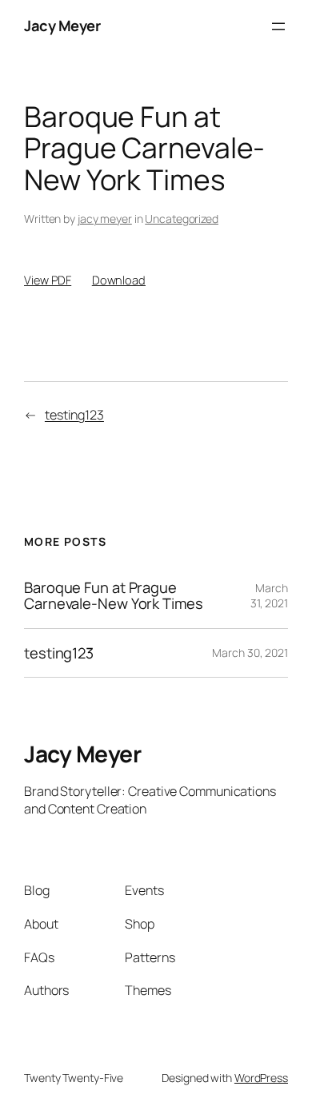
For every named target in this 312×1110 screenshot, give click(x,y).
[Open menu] (278, 26)
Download (119, 280)
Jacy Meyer (62, 25)
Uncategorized (181, 218)
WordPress (261, 1077)
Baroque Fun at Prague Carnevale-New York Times (113, 595)
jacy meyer (105, 218)
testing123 (74, 415)
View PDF (47, 280)
